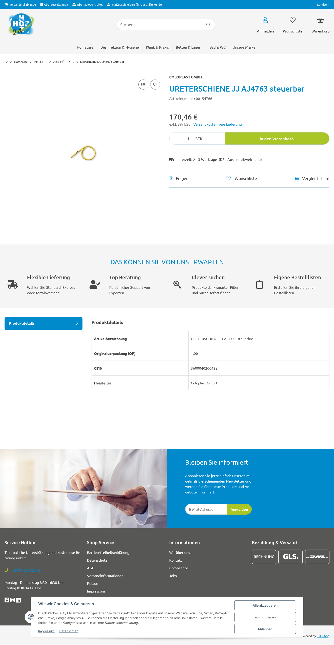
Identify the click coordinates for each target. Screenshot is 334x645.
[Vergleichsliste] (143, 85)
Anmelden (239, 509)
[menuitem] (245, 47)
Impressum (46, 631)
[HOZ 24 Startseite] (21, 24)
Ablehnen (265, 629)
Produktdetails (22, 323)
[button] (323, 4)
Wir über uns (179, 552)
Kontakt (175, 560)
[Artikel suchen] (208, 24)
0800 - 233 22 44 (26, 570)
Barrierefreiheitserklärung (108, 552)
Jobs (173, 575)
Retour (92, 583)
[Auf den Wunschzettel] (155, 85)
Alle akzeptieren (265, 605)
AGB (90, 567)
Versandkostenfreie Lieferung (217, 124)
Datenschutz (68, 631)
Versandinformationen (105, 575)
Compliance (178, 567)
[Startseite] (6, 62)
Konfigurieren (265, 617)
